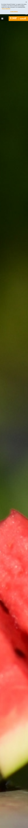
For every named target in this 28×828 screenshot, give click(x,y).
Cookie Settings (14, 11)
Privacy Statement (6, 8)
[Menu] (2, 18)
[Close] (26, 2)
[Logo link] (13, 18)
